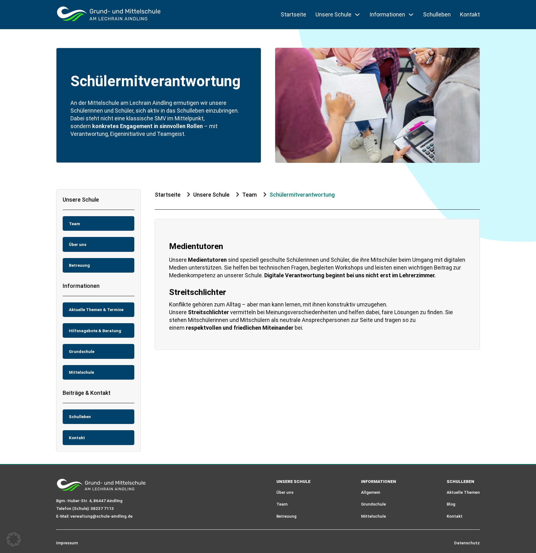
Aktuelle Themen (463, 492)
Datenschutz (467, 542)
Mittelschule (373, 516)
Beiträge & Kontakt (86, 393)
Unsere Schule (81, 199)
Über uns (284, 492)
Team (249, 194)
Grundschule (373, 504)
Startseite (293, 14)
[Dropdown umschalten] (357, 14)
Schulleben (437, 14)
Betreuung (286, 516)
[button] (13, 539)
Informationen (81, 286)
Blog (451, 504)
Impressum (67, 542)
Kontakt (470, 14)
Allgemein (370, 492)
